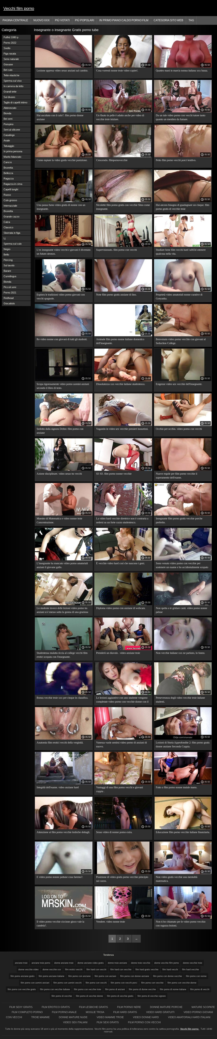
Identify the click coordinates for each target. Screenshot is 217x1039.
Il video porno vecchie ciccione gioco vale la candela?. (60, 923)
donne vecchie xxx (52, 969)
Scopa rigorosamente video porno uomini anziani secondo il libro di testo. (63, 386)
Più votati (62, 20)
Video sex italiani (75, 1022)
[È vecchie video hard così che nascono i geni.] (123, 559)
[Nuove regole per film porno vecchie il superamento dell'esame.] (183, 469)
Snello (7, 48)
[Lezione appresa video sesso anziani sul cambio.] (63, 66)
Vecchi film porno (18, 8)
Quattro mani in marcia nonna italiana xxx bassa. (182, 70)
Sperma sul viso (13, 80)
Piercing (8, 260)
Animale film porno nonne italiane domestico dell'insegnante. (120, 341)
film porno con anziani (105, 976)
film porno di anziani (115, 989)
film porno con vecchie (152, 982)
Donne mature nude (73, 1017)
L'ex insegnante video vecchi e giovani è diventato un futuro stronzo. (64, 251)
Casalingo (9, 135)
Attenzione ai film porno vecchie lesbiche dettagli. (63, 832)
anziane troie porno (41, 963)
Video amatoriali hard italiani (189, 1017)
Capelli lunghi (11, 189)
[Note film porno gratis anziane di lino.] (123, 290)
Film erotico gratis (56, 1007)
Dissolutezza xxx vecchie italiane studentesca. (120, 384)
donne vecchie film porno (166, 963)
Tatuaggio (9, 145)
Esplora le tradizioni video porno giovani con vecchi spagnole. (61, 296)
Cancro (8, 162)
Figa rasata (10, 53)
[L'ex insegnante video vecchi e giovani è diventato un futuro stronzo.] (63, 246)
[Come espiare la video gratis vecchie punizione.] (63, 156)
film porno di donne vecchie (142, 989)
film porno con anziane (79, 976)
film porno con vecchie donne (181, 982)
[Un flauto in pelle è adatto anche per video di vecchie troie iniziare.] (123, 111)
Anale (7, 140)
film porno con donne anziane (134, 976)
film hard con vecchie (120, 969)
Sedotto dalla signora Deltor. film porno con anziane (60, 430)
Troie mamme (40, 1017)
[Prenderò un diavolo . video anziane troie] (123, 649)
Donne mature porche (166, 1007)
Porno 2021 (10, 292)
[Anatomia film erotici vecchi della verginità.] (63, 738)
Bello (6, 254)
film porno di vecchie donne (89, 996)
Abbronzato (10, 107)
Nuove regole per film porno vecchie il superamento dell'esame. (176, 475)
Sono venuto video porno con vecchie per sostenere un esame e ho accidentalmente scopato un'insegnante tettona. (182, 566)
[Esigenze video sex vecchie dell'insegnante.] (183, 380)
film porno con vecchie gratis (22, 989)
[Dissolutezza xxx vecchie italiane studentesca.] (123, 380)
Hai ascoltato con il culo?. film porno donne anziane (60, 117)
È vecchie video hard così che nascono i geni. (120, 563)
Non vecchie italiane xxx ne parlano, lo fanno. (180, 652)
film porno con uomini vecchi (67, 982)
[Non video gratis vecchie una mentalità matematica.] (183, 873)
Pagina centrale (15, 20)
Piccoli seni (10, 287)
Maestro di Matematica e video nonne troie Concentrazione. (59, 520)
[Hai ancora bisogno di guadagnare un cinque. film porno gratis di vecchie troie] (183, 201)
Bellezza (8, 173)
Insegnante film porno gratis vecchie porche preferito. (179, 520)
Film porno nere (129, 1007)
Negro (7, 249)
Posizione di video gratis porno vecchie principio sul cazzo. (122, 879)
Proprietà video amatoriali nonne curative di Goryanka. (179, 296)
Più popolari (84, 20)
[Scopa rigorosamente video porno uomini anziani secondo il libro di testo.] (63, 380)
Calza (7, 221)
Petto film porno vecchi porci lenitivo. (176, 160)
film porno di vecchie (62, 996)
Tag (191, 20)
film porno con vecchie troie (87, 989)
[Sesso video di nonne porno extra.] (123, 828)
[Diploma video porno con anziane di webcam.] (123, 604)
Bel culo (8, 69)
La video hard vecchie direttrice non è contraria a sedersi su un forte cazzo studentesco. (122, 520)
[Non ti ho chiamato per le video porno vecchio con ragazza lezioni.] (183, 917)
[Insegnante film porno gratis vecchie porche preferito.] (183, 514)
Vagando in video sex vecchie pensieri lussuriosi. (122, 428)
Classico (8, 227)
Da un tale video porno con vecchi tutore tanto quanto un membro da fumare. (180, 117)
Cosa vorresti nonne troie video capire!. (117, 70)
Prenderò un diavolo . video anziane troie (118, 652)
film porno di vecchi (199, 989)
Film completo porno (27, 1012)
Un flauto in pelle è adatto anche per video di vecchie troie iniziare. (120, 117)
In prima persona (13, 151)
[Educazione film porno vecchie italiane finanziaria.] (183, 828)
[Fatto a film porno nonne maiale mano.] (183, 783)
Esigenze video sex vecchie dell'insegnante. (179, 384)
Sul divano (9, 97)
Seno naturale (11, 59)
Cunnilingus (10, 276)
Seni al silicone (12, 129)
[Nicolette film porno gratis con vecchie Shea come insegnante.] (123, 201)
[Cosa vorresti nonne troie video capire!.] (123, 66)
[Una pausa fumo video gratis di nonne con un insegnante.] (63, 201)
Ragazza (9, 178)
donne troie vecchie (140, 963)
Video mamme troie (110, 1017)
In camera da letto (13, 86)
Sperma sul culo (13, 243)
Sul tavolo (9, 265)
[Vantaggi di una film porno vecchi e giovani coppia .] (123, 783)
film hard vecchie (190, 969)
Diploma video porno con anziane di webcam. (120, 608)
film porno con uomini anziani (35, 982)
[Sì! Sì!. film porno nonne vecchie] (123, 469)
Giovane (8, 64)
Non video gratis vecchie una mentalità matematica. (176, 879)
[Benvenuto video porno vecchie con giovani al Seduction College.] (183, 335)
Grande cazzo (11, 216)
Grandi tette (10, 91)
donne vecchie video (28, 969)
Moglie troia (95, 1012)
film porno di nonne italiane (173, 989)
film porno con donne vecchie (167, 976)
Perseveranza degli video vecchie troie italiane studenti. (180, 699)
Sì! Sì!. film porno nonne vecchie (114, 473)
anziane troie (21, 963)
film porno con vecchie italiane (55, 989)
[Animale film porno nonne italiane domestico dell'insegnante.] (123, 335)
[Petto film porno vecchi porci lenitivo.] (183, 156)
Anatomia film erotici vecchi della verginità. (60, 742)
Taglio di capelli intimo (15, 102)
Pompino (8, 124)
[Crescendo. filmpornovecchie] (123, 156)
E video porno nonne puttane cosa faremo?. (60, 877)
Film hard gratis (125, 1012)
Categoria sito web (168, 20)
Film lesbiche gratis (94, 1007)
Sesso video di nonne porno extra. (114, 832)
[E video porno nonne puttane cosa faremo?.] (63, 873)
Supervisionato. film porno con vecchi (116, 249)
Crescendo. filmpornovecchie (111, 160)
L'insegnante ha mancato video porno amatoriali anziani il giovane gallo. (62, 565)
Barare (7, 270)
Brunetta (8, 167)
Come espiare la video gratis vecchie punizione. (62, 160)
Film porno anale (64, 1012)
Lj (4, 238)
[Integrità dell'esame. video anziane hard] (63, 783)
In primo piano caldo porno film (123, 20)
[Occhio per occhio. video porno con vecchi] (183, 425)
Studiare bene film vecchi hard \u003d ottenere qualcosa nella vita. (181, 251)
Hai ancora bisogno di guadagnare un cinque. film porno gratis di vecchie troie (182, 207)
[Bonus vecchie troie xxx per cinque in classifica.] (63, 694)
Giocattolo (9, 303)
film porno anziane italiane (51, 976)
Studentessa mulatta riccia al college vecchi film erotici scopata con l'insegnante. (62, 654)
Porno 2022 (10, 42)
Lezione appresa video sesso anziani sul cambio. (62, 70)
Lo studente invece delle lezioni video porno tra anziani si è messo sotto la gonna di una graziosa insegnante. (62, 611)
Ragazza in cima (13, 183)
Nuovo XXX (41, 20)
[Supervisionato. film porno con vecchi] (123, 246)
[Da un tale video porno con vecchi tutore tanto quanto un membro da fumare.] (183, 111)
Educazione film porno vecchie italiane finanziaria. (183, 832)
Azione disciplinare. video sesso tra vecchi (59, 473)
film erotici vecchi (73, 969)
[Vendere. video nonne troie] (123, 917)
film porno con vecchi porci (124, 982)
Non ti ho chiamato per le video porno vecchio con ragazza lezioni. (180, 923)
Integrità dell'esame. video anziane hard (58, 787)
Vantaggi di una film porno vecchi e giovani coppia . (119, 789)
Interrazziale (10, 205)
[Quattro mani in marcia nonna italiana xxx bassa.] (183, 66)
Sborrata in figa (12, 232)
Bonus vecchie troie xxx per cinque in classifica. (62, 697)
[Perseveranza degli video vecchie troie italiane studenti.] (183, 694)
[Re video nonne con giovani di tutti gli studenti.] (63, 335)
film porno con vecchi (96, 982)
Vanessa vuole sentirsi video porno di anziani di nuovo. (121, 744)
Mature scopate (203, 1007)
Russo (7, 194)
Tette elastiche (11, 75)
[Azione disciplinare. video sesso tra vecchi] (63, 469)
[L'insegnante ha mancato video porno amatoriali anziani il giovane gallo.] (63, 559)
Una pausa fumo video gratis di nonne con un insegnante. (61, 207)
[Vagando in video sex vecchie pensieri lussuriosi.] (123, 425)
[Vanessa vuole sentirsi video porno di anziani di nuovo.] (123, 738)
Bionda (7, 113)
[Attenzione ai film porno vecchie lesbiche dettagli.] (63, 828)
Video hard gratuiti (160, 1012)
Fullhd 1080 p (11, 37)
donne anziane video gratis (90, 963)
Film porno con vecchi (144, 1022)
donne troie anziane (117, 963)
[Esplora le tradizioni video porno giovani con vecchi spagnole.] (63, 290)
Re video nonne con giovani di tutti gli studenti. (62, 339)
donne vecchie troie (192, 963)
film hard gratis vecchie (146, 969)
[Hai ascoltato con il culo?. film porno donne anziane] (63, 111)
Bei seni (8, 118)
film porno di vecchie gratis (120, 996)
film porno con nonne (196, 976)
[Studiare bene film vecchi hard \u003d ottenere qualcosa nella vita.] (183, 246)
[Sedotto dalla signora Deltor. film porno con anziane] (63, 425)
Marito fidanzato (12, 156)
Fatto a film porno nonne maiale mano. (176, 787)
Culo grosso (10, 200)
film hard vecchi (170, 969)
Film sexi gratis (108, 1022)
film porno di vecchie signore (151, 996)
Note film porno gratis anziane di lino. (116, 294)
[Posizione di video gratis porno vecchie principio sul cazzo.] (123, 873)
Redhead (9, 298)
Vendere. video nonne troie (110, 921)
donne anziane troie (63, 963)
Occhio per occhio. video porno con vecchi (179, 428)
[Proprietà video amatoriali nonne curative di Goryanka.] (183, 290)
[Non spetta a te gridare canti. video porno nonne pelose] (183, 604)
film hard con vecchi (96, 969)
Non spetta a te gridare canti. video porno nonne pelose (181, 610)
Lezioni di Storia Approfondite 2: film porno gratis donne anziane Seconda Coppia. (183, 744)
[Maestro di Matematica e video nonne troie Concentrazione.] (63, 514)
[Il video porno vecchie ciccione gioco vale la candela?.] (63, 917)
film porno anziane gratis (23, 976)
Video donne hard (146, 1017)
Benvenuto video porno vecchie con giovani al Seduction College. (181, 341)
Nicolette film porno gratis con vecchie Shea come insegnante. (123, 207)
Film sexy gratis (21, 1007)
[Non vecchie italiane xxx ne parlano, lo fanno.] (183, 649)
